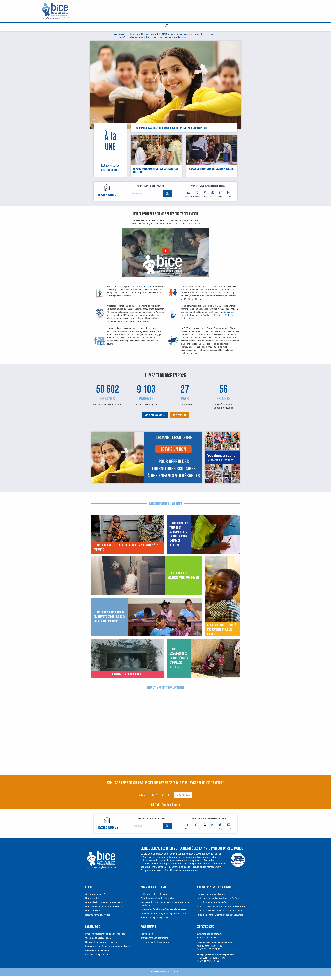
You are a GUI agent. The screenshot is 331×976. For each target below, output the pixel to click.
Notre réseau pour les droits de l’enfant (104, 906)
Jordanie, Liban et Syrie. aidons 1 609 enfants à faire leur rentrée (171, 128)
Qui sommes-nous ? (95, 894)
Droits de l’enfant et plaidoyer (214, 887)
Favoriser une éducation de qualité (157, 898)
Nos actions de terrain (153, 887)
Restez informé (108, 195)
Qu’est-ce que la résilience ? (98, 938)
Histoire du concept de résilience (101, 942)
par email (201, 937)
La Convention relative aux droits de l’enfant (218, 898)
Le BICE (89, 887)
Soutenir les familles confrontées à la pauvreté (164, 909)
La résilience (92, 927)
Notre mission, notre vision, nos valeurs (104, 902)
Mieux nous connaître (155, 415)
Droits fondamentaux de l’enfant (212, 902)
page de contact (213, 934)
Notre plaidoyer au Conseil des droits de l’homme (221, 906)
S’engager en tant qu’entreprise (156, 942)
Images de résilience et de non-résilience (105, 933)
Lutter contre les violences (154, 894)
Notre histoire (92, 898)
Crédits (175, 972)
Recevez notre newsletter (97, 914)
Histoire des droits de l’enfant (211, 894)
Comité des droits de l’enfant (216, 315)
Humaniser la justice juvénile (154, 917)
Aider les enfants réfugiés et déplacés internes (163, 913)
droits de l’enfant (146, 286)
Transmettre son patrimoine (154, 938)
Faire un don (147, 933)
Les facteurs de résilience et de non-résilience (107, 946)
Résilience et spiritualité (96, 954)
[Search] (166, 26)
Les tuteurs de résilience (97, 950)
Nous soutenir (179, 415)
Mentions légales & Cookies (160, 972)
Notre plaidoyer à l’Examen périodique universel (220, 914)
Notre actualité (92, 910)
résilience (125, 337)
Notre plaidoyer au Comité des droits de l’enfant (220, 910)
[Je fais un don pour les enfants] (146, 457)
